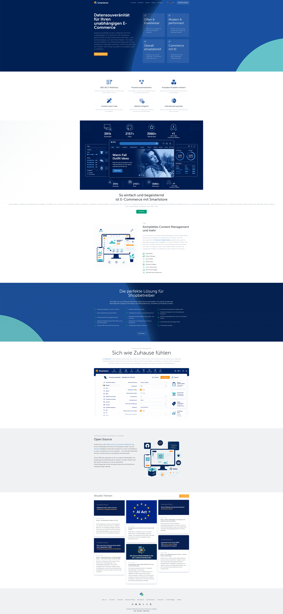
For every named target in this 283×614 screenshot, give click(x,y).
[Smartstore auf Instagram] (147, 604)
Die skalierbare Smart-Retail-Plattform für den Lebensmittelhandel (141, 565)
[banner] (101, 2)
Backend (108, 359)
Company (160, 2)
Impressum (139, 610)
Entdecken (140, 2)
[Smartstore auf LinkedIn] (150, 604)
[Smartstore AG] (141, 594)
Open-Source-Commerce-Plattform (119, 444)
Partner (154, 2)
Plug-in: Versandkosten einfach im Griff (107, 520)
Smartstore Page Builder (162, 240)
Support (147, 2)
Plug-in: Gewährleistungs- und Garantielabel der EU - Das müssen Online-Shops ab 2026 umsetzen (108, 558)
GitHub (96, 449)
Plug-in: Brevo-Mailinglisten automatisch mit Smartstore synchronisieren (173, 520)
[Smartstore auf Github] (132, 604)
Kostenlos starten (183, 2)
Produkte (133, 2)
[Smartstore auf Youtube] (136, 604)
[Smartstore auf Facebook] (140, 604)
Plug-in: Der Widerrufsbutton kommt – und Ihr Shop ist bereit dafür (173, 555)
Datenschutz (146, 610)
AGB (135, 610)
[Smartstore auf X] (143, 604)
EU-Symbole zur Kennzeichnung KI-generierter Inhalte (141, 529)
